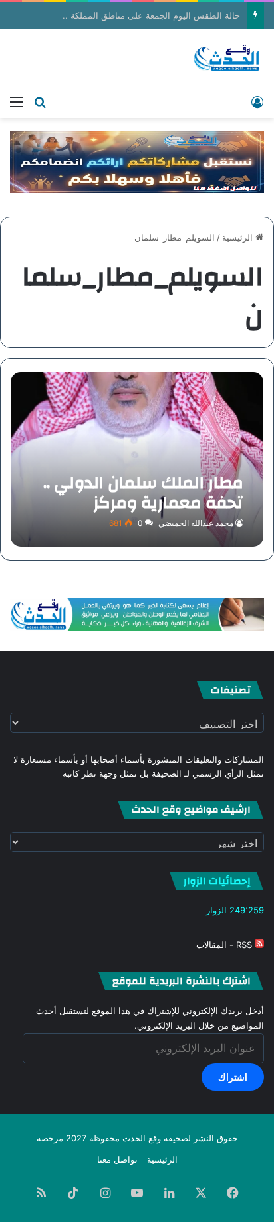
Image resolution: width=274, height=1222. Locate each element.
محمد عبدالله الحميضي (195, 523)
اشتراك (232, 1077)
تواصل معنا (117, 1159)
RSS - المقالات (225, 944)
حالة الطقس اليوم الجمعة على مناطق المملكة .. (151, 15)
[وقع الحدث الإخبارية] (227, 59)
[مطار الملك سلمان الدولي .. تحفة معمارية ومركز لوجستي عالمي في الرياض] (137, 459)
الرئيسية (238, 237)
